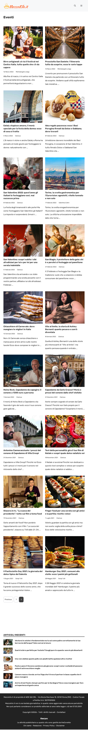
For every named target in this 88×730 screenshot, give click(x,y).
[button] (75, 5)
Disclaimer (60, 726)
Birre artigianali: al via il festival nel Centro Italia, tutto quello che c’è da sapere (21, 64)
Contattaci (61, 712)
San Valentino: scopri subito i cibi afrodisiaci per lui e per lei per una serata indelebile (20, 262)
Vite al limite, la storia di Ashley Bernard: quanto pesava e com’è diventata (61, 329)
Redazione (37, 726)
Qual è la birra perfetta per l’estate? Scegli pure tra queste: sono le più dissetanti (48, 650)
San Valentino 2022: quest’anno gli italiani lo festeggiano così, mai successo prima (20, 195)
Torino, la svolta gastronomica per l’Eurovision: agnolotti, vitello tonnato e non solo (64, 195)
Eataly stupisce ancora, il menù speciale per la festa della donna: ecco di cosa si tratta (22, 128)
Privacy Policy (49, 726)
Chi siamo (27, 726)
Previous (8, 599)
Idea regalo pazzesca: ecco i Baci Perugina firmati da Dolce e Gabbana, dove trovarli (63, 128)
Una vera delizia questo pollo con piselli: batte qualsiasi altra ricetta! (43, 659)
